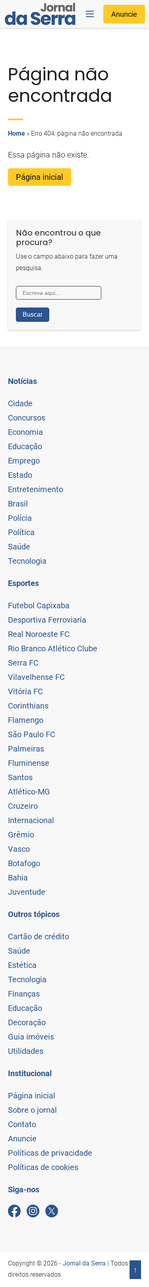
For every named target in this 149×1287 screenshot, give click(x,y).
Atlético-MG (29, 791)
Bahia (18, 877)
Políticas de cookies (43, 1167)
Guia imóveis (31, 1037)
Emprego (24, 460)
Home (16, 133)
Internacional (31, 820)
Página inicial (39, 177)
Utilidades (25, 1051)
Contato (22, 1124)
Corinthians (28, 706)
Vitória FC (25, 691)
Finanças (24, 994)
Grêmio (21, 834)
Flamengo (25, 720)
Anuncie (124, 14)
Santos (20, 777)
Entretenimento (35, 489)
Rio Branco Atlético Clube (52, 648)
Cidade (20, 403)
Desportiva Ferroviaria (47, 620)
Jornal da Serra (84, 1263)
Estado (20, 475)
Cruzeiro (23, 806)
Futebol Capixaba (39, 605)
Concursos (26, 418)
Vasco (19, 849)
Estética (22, 965)
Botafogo (24, 863)
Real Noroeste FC (39, 634)
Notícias (22, 381)
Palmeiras (26, 749)
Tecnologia (27, 561)
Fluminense (28, 763)
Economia (25, 432)
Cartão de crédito (38, 936)
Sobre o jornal (32, 1110)
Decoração (27, 1022)
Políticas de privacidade (50, 1153)
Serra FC (23, 663)
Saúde (19, 546)
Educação (25, 446)
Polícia (20, 518)
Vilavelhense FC (36, 677)
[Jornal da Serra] (40, 14)
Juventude (26, 892)
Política (21, 532)
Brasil (18, 503)
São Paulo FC (31, 734)
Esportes (23, 583)
